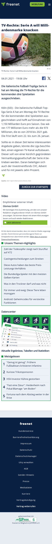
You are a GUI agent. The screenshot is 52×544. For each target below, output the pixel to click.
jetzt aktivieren (14, 222)
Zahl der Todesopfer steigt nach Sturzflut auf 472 (26, 250)
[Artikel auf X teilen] (49, 78)
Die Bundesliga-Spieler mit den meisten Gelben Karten (25, 275)
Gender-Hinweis (26, 475)
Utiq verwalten (26, 462)
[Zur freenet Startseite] (10, 3)
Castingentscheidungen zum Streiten (24, 258)
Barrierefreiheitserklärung (26, 437)
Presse (26, 481)
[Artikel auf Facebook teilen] (44, 78)
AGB (26, 468)
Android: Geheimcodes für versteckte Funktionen (24, 301)
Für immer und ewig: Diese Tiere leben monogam (25, 292)
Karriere (26, 493)
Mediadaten (26, 487)
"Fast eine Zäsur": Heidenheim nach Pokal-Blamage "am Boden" (26, 387)
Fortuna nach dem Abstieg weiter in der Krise (28, 396)
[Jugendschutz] (26, 519)
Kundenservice (26, 431)
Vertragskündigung (26, 500)
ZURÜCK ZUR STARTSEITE (35, 187)
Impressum (26, 443)
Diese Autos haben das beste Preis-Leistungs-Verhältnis (23, 266)
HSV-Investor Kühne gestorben (23, 378)
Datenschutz (26, 450)
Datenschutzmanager (26, 456)
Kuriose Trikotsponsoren (20, 372)
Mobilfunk (37, 4)
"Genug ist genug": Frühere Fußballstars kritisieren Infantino (24, 364)
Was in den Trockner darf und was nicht (25, 283)
